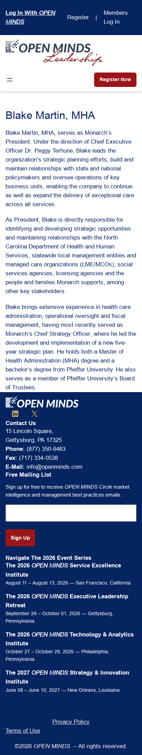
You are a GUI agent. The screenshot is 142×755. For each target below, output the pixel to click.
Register (78, 17)
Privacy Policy (71, 722)
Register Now (115, 79)
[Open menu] (10, 80)
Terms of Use (23, 731)
